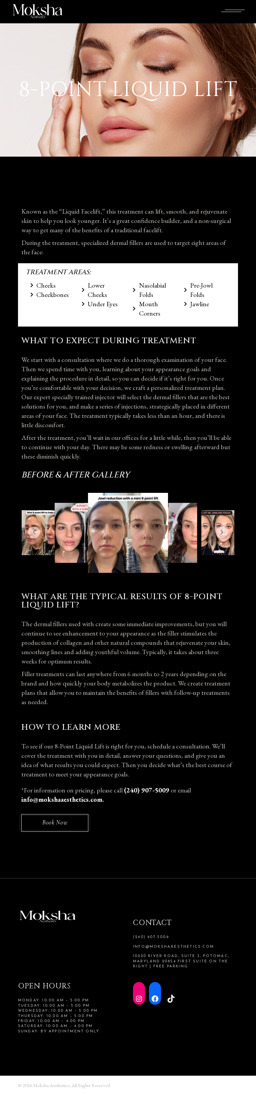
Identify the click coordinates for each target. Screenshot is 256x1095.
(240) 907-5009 (146, 790)
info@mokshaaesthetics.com (173, 947)
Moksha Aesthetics (51, 1085)
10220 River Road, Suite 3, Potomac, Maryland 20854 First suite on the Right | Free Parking (181, 961)
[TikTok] (171, 993)
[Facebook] (155, 993)
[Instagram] (139, 993)
